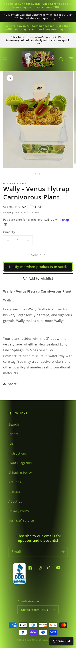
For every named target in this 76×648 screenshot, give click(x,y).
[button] (5, 59)
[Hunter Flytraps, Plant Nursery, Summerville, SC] (19, 574)
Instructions (17, 453)
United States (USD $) (35, 610)
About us (15, 501)
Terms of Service (21, 521)
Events (13, 434)
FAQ (11, 444)
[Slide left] (28, 174)
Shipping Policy (20, 472)
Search (13, 424)
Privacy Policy (18, 511)
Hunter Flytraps (32, 640)
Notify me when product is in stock (38, 266)
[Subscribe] (63, 551)
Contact (14, 492)
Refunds (14, 482)
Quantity (9, 232)
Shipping (8, 212)
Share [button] (12, 384)
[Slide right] (48, 174)
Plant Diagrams (20, 463)
